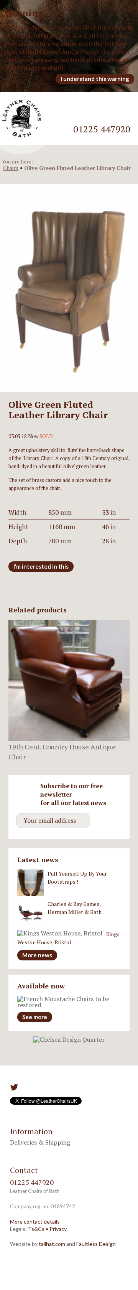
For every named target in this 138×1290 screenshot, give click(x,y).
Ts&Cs (36, 1229)
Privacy (58, 1229)
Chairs (10, 168)
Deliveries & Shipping (40, 1142)
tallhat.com (52, 1244)
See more (34, 1016)
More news (37, 955)
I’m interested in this (41, 566)
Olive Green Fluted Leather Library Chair (77, 168)
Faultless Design (96, 1244)
